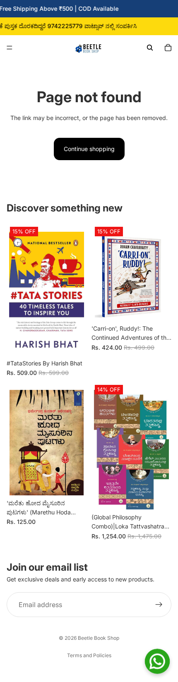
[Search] (150, 47)
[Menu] (9, 47)
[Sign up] (159, 604)
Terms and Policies (89, 655)
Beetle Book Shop (98, 638)
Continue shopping (89, 148)
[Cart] (168, 47)
